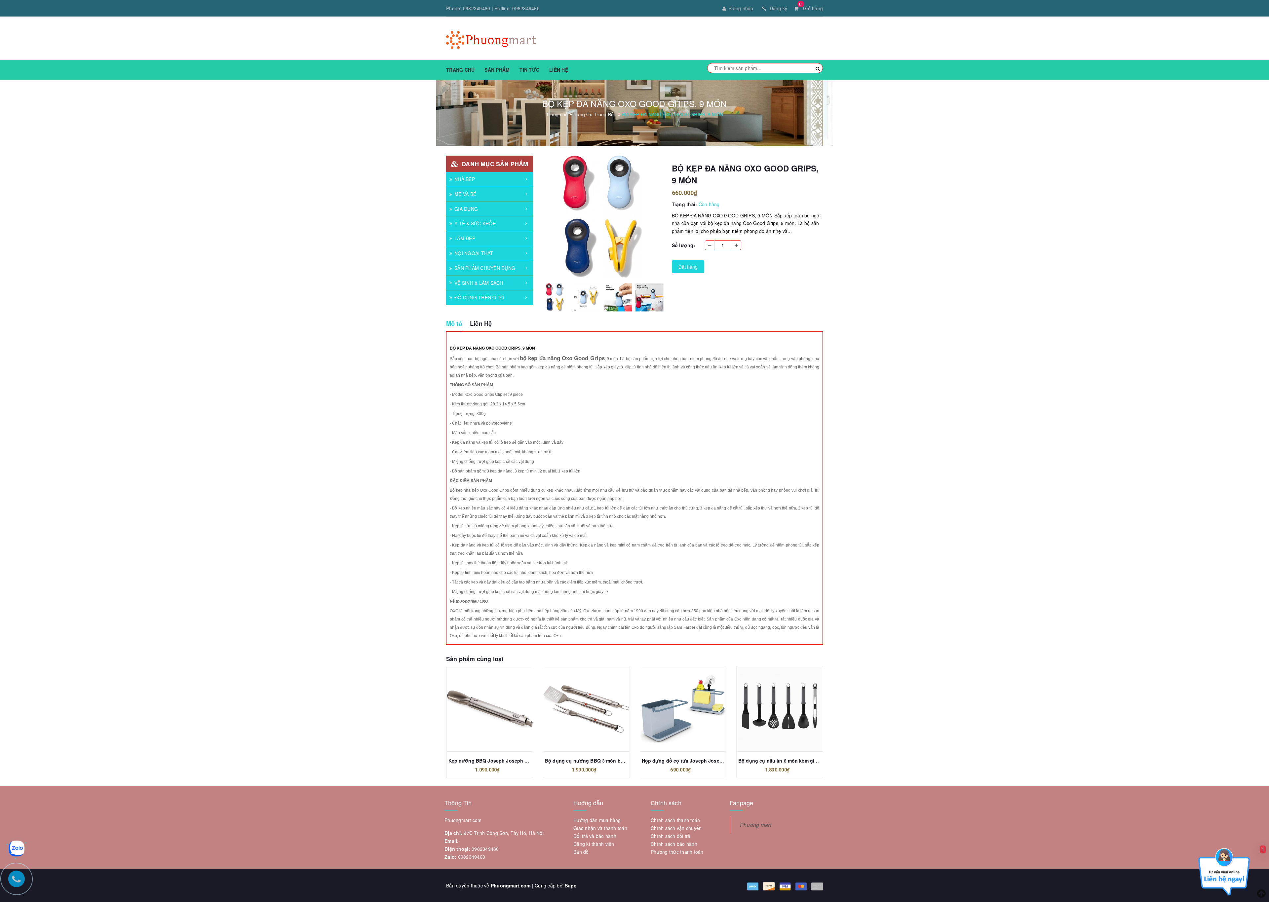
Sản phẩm (497, 69)
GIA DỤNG (466, 209)
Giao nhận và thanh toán (600, 828)
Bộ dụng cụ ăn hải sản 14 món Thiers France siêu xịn (799, 760)
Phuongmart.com (511, 885)
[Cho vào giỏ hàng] (482, 709)
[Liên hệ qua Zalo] (16, 848)
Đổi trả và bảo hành (594, 836)
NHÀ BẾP (464, 179)
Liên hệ (558, 69)
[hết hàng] (772, 709)
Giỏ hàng (811, 8)
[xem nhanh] (496, 709)
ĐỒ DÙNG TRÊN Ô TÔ (479, 297)
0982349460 (476, 8)
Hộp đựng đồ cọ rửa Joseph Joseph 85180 (594, 760)
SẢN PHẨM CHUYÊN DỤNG (484, 268)
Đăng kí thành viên (593, 844)
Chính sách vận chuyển (676, 828)
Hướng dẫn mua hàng (597, 820)
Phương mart (755, 824)
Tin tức (529, 69)
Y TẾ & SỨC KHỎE (475, 223)
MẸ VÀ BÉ (465, 194)
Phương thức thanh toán (677, 851)
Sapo (571, 885)
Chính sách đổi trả (671, 836)
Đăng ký (779, 8)
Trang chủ (460, 69)
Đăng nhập (741, 8)
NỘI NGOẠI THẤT (473, 253)
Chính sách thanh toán (675, 820)
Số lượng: (683, 245)
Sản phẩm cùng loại (474, 659)
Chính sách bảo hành (674, 844)
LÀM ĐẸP (464, 238)
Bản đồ (581, 851)
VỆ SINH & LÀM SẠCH (478, 283)
